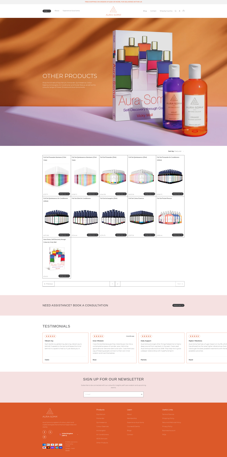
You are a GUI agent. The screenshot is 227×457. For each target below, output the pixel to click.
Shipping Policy (168, 418)
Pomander (100, 418)
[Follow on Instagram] (44, 437)
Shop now (63, 194)
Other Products (102, 443)
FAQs (164, 434)
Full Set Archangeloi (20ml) (108, 198)
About (57, 10)
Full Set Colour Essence (136, 198)
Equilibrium (100, 414)
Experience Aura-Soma (71, 10)
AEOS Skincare (101, 438)
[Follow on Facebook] (44, 432)
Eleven (67, 450)
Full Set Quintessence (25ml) (138, 157)
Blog (145, 11)
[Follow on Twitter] (50, 432)
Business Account (168, 430)
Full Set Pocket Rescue (164, 198)
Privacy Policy (167, 426)
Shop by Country (166, 11)
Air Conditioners (102, 434)
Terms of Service (168, 414)
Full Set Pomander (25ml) (108, 157)
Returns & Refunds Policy (171, 422)
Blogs (129, 430)
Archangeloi (101, 430)
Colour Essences (102, 426)
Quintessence (101, 422)
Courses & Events (133, 426)
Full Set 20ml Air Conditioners (81, 198)
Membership (132, 418)
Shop (45, 11)
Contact (153, 11)
